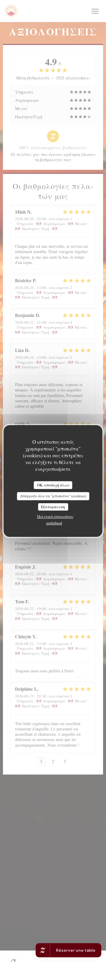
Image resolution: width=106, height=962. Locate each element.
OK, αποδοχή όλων (53, 485)
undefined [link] (54, 523)
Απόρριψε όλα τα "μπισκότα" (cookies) (53, 496)
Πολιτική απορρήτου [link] (55, 516)
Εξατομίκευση (53, 506)
